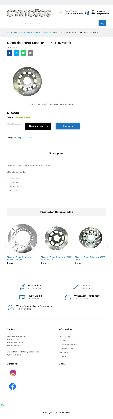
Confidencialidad (66, 348)
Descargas (63, 340)
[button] (19, 252)
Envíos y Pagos (65, 337)
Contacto (63, 356)
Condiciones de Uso (68, 344)
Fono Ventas (71, 11)
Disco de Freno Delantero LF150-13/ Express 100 (56, 258)
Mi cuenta (63, 352)
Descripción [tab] (56, 153)
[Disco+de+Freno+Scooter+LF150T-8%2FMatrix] (16, 53)
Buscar (102, 23)
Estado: (10, 117)
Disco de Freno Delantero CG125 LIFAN (90, 258)
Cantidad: (11, 123)
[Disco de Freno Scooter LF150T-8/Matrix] (9, 53)
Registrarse (103, 13)
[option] (23, 245)
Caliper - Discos (24, 138)
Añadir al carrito (38, 126)
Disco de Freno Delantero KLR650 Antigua (19, 258)
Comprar (68, 125)
